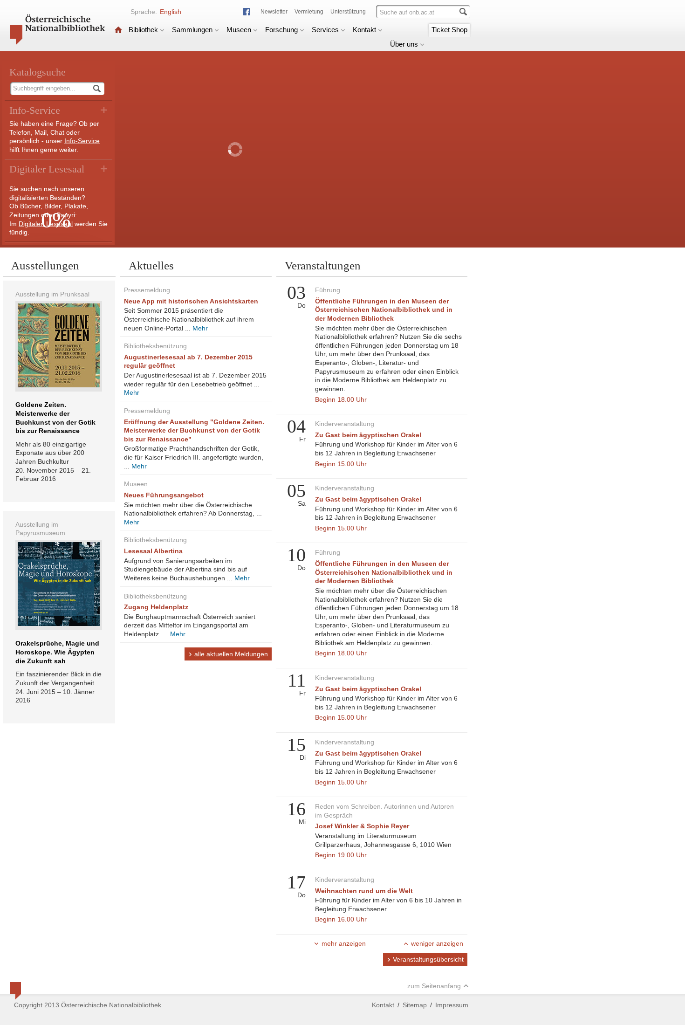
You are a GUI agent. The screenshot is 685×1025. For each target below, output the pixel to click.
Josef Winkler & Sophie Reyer (362, 826)
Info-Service (82, 140)
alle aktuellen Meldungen (231, 654)
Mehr (200, 328)
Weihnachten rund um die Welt (364, 890)
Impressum (451, 1005)
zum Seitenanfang (434, 986)
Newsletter (274, 11)
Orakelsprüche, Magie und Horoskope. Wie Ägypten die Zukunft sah (57, 652)
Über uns (404, 44)
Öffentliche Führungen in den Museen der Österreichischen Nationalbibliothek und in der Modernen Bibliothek (383, 309)
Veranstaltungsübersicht (428, 959)
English (170, 11)
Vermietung (309, 11)
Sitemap (415, 1005)
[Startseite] (118, 29)
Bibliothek (143, 30)
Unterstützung (348, 11)
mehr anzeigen (344, 943)
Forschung (281, 30)
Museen (238, 30)
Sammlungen (192, 30)
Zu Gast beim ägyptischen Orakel (368, 435)
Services (325, 30)
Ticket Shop (449, 30)
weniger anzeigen (437, 943)
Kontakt (364, 30)
